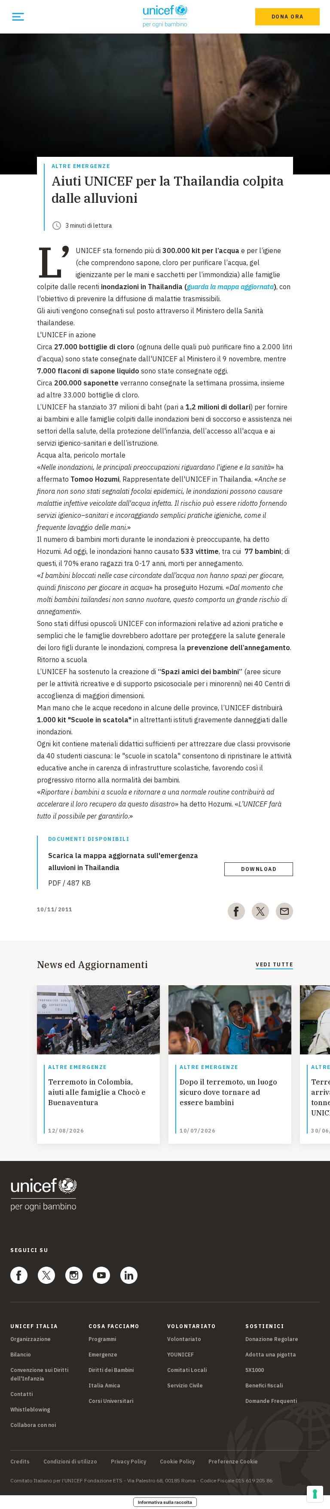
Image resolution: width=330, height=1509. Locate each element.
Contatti (21, 1394)
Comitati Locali (187, 1370)
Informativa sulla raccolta (165, 1502)
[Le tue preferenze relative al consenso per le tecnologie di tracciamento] (315, 1494)
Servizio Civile (185, 1385)
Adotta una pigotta (270, 1354)
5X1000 (254, 1370)
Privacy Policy (128, 1461)
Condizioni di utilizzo (70, 1461)
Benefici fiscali (264, 1385)
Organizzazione (30, 1339)
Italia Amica (104, 1385)
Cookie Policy (177, 1461)
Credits (20, 1461)
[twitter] (260, 913)
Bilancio (20, 1354)
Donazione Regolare (271, 1339)
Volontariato (184, 1339)
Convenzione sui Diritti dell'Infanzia (39, 1374)
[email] (284, 913)
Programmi (102, 1339)
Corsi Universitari (111, 1401)
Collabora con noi (33, 1425)
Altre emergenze (81, 166)
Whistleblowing (30, 1409)
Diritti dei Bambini (111, 1370)
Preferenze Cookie (233, 1461)
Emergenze (103, 1354)
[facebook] (236, 913)
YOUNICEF (180, 1354)
